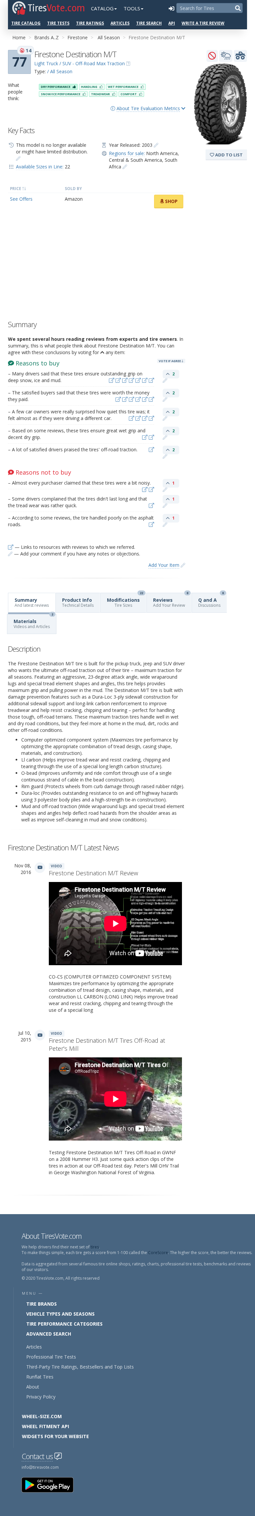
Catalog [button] (102, 8)
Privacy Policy (40, 1397)
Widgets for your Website (55, 1436)
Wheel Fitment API (45, 1426)
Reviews (170, 600)
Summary (32, 602)
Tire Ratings (90, 23)
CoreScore (158, 1252)
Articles (120, 23)
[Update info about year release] (156, 145)
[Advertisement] (96, 266)
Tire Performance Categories (64, 1324)
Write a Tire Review (203, 23)
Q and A (211, 600)
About (32, 1387)
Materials (33, 621)
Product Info (78, 602)
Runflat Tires (39, 1377)
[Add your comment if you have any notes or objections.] (165, 380)
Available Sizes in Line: (39, 166)
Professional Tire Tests (51, 1357)
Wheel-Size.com (42, 1416)
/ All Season (59, 71)
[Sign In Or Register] (171, 8)
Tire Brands (41, 1304)
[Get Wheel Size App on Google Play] (51, 1484)
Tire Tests (58, 23)
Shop (171, 201)
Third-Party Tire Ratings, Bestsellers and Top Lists (80, 1367)
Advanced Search (48, 1334)
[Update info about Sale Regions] (125, 166)
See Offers (21, 199)
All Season (109, 37)
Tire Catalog (26, 23)
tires (95, 1247)
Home (19, 37)
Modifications (125, 600)
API (171, 23)
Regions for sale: (127, 153)
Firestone (77, 37)
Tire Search (149, 23)
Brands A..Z (46, 37)
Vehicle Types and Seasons (60, 1314)
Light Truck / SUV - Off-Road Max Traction (79, 63)
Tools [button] (132, 8)
